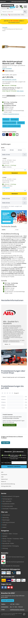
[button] (3, 134)
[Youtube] (8, 587)
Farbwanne (6, 119)
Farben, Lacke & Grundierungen (11, 126)
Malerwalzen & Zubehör (9, 122)
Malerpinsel (21, 122)
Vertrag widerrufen (6, 486)
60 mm (20, 150)
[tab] (14, 154)
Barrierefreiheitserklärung (8, 484)
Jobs (2, 472)
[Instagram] (5, 587)
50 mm (12, 150)
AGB (2, 477)
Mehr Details (20, 91)
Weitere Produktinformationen (11, 114)
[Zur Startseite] (8, 6)
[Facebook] (2, 587)
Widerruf (3, 481)
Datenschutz (4, 479)
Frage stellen (5, 442)
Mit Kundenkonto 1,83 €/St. (9, 79)
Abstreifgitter (14, 119)
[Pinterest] (11, 587)
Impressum (4, 474)
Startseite (4, 27)
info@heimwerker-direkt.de (17, 609)
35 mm (3, 150)
